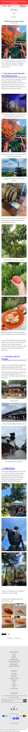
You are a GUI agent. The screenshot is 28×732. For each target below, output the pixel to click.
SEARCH (14, 656)
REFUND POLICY (14, 664)
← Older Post (10, 638)
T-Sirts (14, 686)
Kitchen (14, 681)
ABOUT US (14, 658)
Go (25, 701)
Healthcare (14, 680)
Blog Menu (13, 17)
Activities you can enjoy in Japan (14, 21)
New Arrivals (14, 675)
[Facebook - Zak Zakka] (14, 709)
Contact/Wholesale (14, 659)
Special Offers (14, 676)
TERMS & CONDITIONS (14, 666)
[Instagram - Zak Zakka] (17, 709)
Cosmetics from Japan (14, 678)
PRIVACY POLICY (14, 663)
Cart (23, 6)
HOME (14, 654)
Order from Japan (14, 688)
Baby (14, 683)
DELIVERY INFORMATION (14, 661)
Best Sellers (14, 673)
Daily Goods (14, 685)
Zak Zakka (16, 723)
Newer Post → (18, 638)
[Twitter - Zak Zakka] (11, 709)
